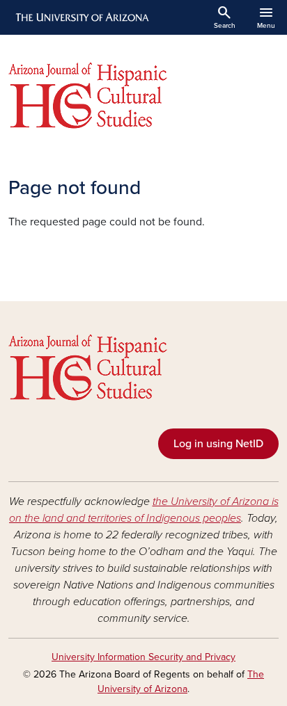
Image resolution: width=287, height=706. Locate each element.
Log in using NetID (218, 444)
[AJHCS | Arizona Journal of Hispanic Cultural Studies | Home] (143, 96)
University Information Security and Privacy (143, 657)
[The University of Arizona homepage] (81, 17)
